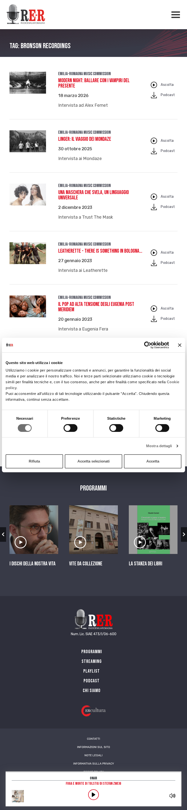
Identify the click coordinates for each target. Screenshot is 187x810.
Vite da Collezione (85, 564)
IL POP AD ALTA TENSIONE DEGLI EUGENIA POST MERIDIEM (96, 307)
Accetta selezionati (93, 461)
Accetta (152, 461)
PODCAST (92, 681)
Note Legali (93, 755)
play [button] (93, 794)
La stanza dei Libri (145, 564)
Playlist (91, 671)
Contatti (93, 738)
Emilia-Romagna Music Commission (84, 73)
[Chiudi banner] (179, 345)
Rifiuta (34, 461)
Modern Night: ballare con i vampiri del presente (94, 83)
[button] (3, 534)
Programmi (91, 652)
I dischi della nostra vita (32, 564)
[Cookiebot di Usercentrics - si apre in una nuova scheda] (147, 345)
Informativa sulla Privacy (93, 763)
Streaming (92, 661)
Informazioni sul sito (93, 747)
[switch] (70, 428)
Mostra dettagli (159, 446)
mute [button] (172, 795)
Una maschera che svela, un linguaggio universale (93, 195)
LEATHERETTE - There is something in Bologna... (100, 251)
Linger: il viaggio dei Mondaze (84, 139)
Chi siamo (92, 691)
